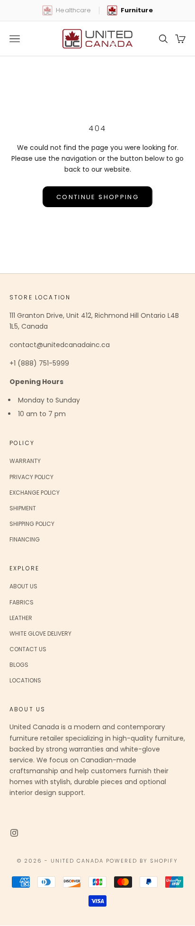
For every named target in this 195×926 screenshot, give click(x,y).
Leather (20, 618)
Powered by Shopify (142, 861)
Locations (25, 680)
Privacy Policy (31, 477)
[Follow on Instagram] (14, 833)
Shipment (22, 508)
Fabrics (21, 602)
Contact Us (27, 649)
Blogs (18, 665)
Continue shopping (97, 196)
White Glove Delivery (40, 633)
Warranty (25, 461)
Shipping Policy (31, 524)
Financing (24, 539)
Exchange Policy (34, 493)
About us (23, 586)
